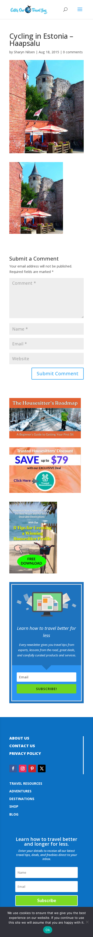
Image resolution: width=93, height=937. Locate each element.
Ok (48, 930)
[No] (87, 922)
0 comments (73, 52)
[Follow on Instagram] (22, 768)
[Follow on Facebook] (13, 768)
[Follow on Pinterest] (32, 768)
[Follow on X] (42, 768)
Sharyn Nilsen (24, 52)
